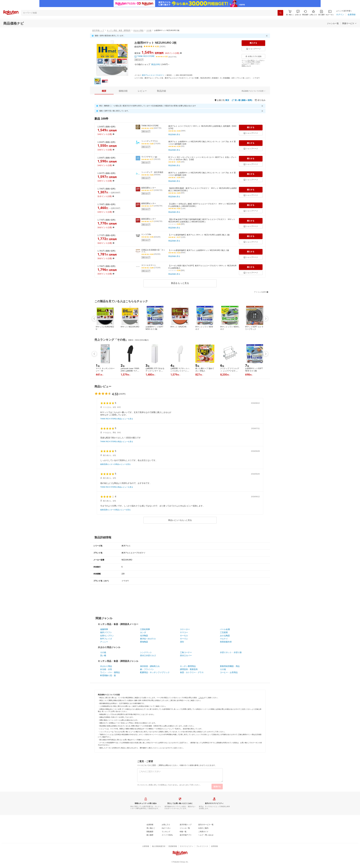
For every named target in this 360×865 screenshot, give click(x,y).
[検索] (280, 13)
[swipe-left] (94, 318)
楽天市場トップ (98, 30)
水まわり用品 (138, 30)
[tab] (104, 91)
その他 (148, 30)
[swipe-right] (265, 318)
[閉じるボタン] (267, 36)
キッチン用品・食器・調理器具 (118, 30)
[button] (298, 13)
